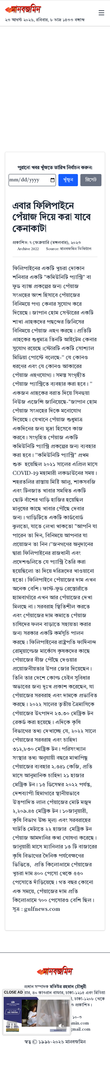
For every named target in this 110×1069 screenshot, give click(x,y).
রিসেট (91, 180)
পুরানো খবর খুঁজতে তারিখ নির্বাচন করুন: (55, 167)
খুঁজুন (68, 180)
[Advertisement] (55, 84)
